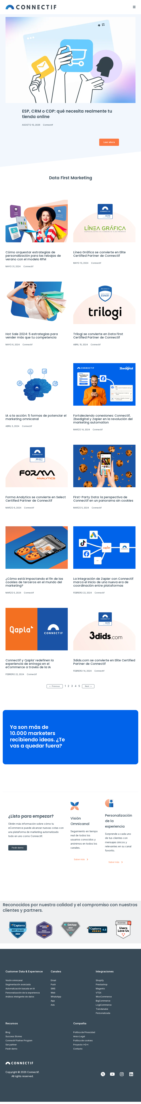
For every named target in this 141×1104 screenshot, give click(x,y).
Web (53, 992)
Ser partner (11, 1044)
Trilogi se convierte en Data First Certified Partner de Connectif (98, 335)
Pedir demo (11, 1048)
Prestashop (101, 984)
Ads (53, 1005)
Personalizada (103, 1013)
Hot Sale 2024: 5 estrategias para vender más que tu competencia (32, 335)
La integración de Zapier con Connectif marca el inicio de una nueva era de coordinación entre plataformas (103, 582)
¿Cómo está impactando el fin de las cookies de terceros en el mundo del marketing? (34, 582)
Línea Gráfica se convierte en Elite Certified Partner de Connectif (99, 254)
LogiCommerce (104, 1005)
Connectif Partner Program (19, 1040)
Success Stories (14, 1036)
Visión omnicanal (14, 980)
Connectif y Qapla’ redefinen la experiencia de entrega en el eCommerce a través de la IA (30, 663)
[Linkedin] (131, 1074)
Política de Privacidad (84, 1032)
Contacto (78, 1048)
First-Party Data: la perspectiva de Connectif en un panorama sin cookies (103, 499)
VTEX (98, 992)
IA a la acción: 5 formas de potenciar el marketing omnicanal (36, 417)
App (53, 1000)
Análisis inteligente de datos (20, 996)
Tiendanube (102, 1009)
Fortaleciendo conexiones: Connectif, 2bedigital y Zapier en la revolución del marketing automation (103, 418)
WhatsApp (56, 996)
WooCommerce (104, 996)
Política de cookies (83, 1040)
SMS (53, 988)
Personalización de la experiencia (23, 992)
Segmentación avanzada (18, 984)
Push (53, 984)
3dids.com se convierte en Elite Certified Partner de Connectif (104, 662)
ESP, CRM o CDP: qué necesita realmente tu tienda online (67, 113)
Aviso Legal (79, 1036)
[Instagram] (121, 1074)
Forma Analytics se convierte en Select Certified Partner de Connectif (36, 499)
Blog (8, 1032)
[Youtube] (112, 1074)
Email (53, 980)
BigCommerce (103, 1000)
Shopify (100, 980)
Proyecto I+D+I (80, 1044)
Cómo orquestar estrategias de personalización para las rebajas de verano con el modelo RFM (33, 255)
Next (87, 686)
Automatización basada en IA (20, 988)
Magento (100, 988)
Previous (56, 686)
